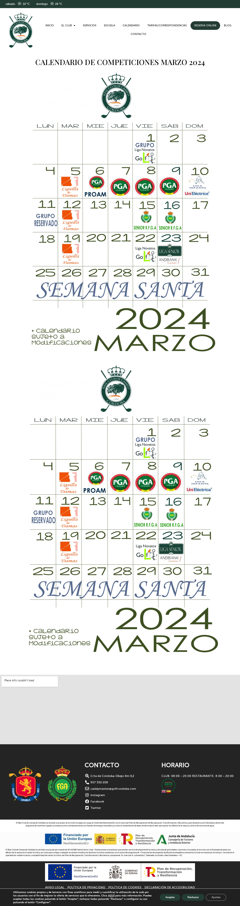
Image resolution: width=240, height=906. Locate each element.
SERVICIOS (89, 25)
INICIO (49, 25)
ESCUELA (109, 25)
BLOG (227, 25)
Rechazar (193, 897)
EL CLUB (66, 25)
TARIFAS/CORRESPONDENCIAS (167, 25)
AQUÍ (111, 895)
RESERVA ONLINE (205, 25)
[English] (163, 791)
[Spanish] (168, 791)
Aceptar (170, 897)
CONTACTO (138, 34)
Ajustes (216, 897)
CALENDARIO (131, 25)
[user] (21, 30)
